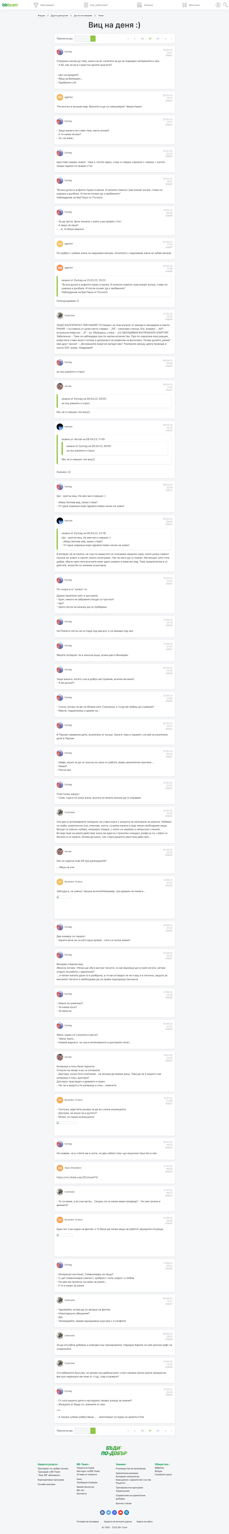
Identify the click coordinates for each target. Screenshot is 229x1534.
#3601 (169, 55)
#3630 (169, 1060)
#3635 (169, 1223)
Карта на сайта (144, 1521)
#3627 (169, 958)
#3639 (169, 1367)
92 (158, 38)
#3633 (168, 1171)
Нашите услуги (47, 1464)
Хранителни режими (127, 1473)
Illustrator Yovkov (74, 881)
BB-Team (82, 1464)
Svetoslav (70, 315)
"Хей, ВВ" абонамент (49, 1475)
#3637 (169, 1304)
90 (142, 38)
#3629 (169, 1029)
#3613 (169, 490)
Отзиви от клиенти (87, 1474)
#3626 (169, 930)
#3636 (169, 1268)
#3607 (169, 247)
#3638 (169, 1339)
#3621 (169, 756)
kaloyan (68, 426)
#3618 (169, 673)
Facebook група (163, 1474)
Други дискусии (59, 15)
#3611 (169, 390)
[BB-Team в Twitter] (108, 1512)
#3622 (169, 788)
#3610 (169, 366)
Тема (101, 15)
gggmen (69, 97)
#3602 (169, 100)
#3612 (169, 430)
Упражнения (122, 1491)
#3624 (169, 855)
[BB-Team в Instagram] (114, 1512)
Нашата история (85, 1468)
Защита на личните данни (118, 1521)
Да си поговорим (83, 15)
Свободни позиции (87, 1482)
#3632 (169, 1147)
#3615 (169, 583)
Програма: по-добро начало (53, 1468)
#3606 (169, 215)
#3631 (169, 1103)
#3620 (169, 729)
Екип (79, 1479)
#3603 (169, 124)
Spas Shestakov (73, 1167)
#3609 (169, 319)
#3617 (169, 649)
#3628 (169, 997)
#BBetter (159, 1468)
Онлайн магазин (46, 1484)
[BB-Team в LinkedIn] (126, 1512)
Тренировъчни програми (129, 1487)
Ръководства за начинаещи (131, 1468)
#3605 (169, 184)
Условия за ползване (88, 1521)
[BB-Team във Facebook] (102, 1512)
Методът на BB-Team (88, 1471)
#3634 (168, 1195)
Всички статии (123, 1503)
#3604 (169, 156)
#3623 (169, 816)
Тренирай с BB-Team (49, 1471)
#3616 (169, 625)
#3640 (169, 1394)
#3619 (169, 701)
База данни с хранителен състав (133, 1479)
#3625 (169, 885)
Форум (41, 15)
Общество (161, 1464)
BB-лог (80, 1490)
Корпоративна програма (51, 1479)
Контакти (82, 1493)
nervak (68, 386)
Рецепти (120, 1483)
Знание (120, 1464)
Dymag (68, 51)
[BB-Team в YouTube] (120, 1512)
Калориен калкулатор (127, 1476)
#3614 (169, 524)
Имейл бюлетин (85, 1487)
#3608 (169, 271)
